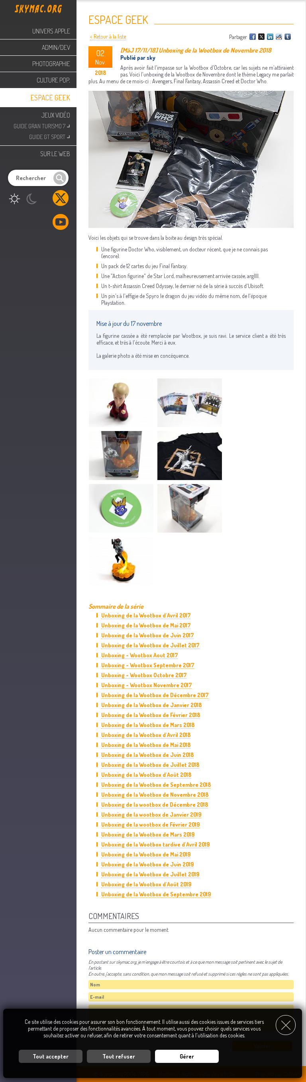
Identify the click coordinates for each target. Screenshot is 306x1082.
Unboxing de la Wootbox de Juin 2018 (147, 754)
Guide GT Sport (49, 136)
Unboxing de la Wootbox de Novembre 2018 (154, 794)
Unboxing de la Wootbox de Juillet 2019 (150, 874)
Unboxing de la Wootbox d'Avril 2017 (145, 615)
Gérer (187, 1056)
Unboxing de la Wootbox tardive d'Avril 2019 (155, 844)
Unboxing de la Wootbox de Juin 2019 (147, 864)
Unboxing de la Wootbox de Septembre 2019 (156, 894)
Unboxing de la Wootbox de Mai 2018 (145, 744)
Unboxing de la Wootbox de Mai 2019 (145, 854)
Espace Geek (50, 97)
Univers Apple (51, 31)
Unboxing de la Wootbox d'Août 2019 (146, 884)
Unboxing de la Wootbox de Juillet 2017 (150, 645)
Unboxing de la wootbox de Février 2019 (150, 824)
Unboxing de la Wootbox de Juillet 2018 (150, 764)
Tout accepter (51, 1056)
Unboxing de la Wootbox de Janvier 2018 (151, 705)
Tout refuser (118, 1056)
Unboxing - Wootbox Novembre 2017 (146, 685)
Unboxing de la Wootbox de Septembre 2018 (156, 784)
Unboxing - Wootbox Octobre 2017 (143, 675)
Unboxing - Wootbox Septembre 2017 (147, 665)
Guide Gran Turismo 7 (42, 125)
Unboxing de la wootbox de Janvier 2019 (151, 814)
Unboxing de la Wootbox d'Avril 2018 (145, 734)
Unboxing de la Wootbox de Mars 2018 (147, 724)
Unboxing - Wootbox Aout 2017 (139, 655)
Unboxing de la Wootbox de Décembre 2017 (154, 695)
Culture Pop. (53, 80)
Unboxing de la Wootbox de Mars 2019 (147, 834)
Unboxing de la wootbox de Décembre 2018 (154, 804)
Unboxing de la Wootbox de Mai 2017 (145, 625)
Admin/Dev (56, 47)
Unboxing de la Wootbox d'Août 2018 (146, 774)
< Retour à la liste (108, 36)
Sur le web (55, 154)
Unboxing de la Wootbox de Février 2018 (150, 715)
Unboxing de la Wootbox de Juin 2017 (147, 635)
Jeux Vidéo (55, 115)
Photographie (51, 64)
